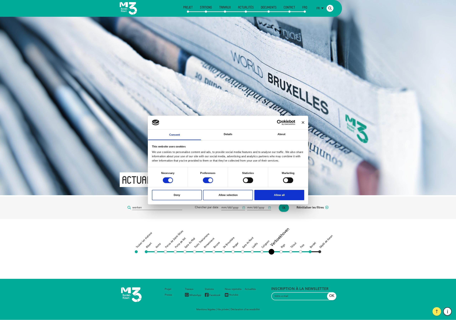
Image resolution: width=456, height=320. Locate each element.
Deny (177, 194)
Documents (268, 7)
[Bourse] (213, 251)
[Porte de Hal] (175, 251)
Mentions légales (205, 309)
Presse (168, 295)
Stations (206, 7)
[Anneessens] (204, 251)
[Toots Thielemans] (194, 251)
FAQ (304, 7)
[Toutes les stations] (136, 251)
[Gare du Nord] (242, 251)
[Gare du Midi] (184, 251)
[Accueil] (128, 8)
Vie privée (223, 309)
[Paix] (300, 251)
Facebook (214, 295)
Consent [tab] (174, 134)
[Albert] (146, 251)
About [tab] (281, 134)
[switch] (208, 180)
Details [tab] (228, 134)
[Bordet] (310, 251)
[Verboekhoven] (272, 252)
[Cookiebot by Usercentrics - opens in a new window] (279, 122)
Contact (289, 7)
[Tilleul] (290, 251)
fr (318, 8)
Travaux (225, 7)
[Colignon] (261, 251)
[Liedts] (252, 251)
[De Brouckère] (223, 251)
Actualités (246, 7)
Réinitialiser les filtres (310, 207)
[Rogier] (233, 251)
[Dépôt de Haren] (319, 251)
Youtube (233, 295)
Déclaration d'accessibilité (245, 309)
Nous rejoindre (233, 289)
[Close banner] (303, 122)
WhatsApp (195, 295)
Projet (188, 7)
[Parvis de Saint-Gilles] (165, 251)
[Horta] (155, 251)
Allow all (279, 194)
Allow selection (228, 194)
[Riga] (281, 251)
